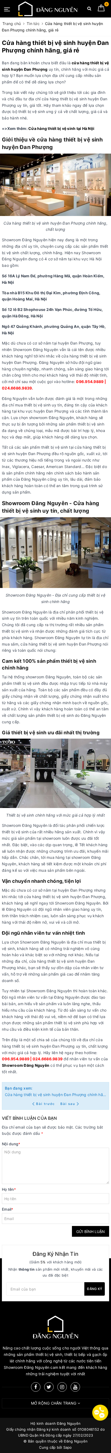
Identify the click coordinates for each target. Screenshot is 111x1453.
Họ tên (9, 1189)
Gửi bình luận (90, 1231)
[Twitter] (49, 1387)
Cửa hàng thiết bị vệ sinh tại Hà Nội (61, 128)
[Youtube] (75, 1387)
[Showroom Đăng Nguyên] (48, 8)
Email (7, 1209)
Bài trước (46, 1104)
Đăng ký (94, 1289)
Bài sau (67, 1104)
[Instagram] (62, 1387)
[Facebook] (35, 1387)
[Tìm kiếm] (89, 9)
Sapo (67, 1447)
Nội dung (11, 1144)
